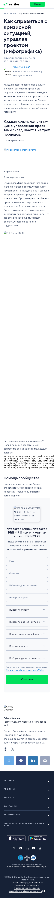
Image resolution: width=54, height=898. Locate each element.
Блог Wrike (10, 13)
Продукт (9, 780)
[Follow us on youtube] (33, 848)
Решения (9, 789)
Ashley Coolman (21, 66)
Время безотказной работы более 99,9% (27, 866)
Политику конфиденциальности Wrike (25, 670)
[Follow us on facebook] (20, 848)
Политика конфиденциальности (27, 882)
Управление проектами (31, 13)
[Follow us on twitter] (14, 848)
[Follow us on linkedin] (27, 848)
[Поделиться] (21, 760)
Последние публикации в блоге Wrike (24, 824)
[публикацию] (9, 760)
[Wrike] (11, 4)
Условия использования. (27, 885)
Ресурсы (9, 797)
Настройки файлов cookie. (27, 888)
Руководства (12, 815)
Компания (10, 806)
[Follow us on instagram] (40, 848)
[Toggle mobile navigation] (49, 4)
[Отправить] (45, 760)
